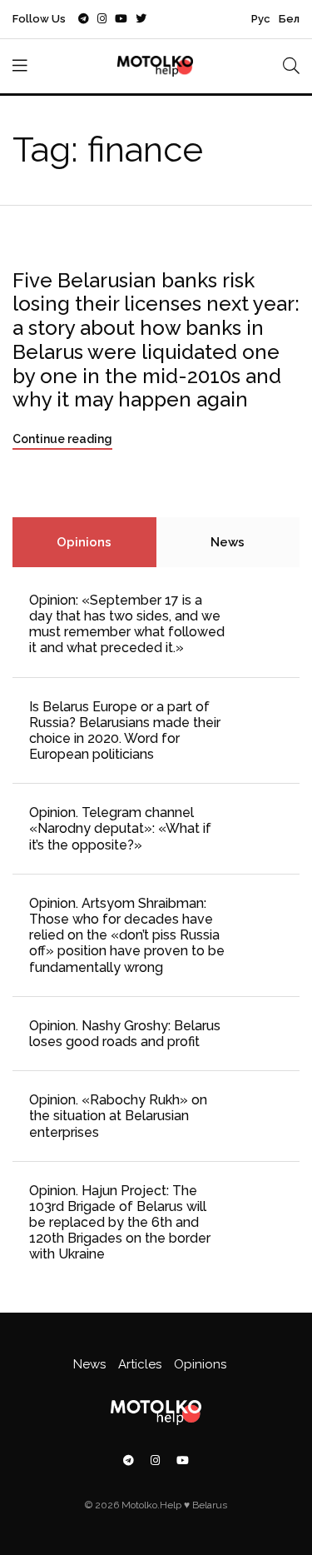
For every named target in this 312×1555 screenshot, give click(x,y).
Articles (139, 1364)
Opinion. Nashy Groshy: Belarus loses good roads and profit (124, 1033)
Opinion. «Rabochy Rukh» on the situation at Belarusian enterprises (118, 1115)
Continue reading (62, 439)
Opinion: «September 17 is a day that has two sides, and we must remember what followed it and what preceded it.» (127, 624)
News (227, 542)
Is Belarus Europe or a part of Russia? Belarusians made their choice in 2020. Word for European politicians (124, 731)
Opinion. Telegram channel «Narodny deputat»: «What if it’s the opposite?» (120, 828)
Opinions (84, 542)
